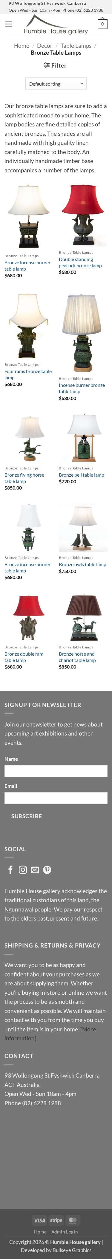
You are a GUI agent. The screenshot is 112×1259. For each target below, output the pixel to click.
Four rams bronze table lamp (28, 374)
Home (21, 45)
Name (11, 759)
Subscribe (26, 816)
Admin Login (64, 1231)
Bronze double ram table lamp (23, 657)
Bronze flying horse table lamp (24, 478)
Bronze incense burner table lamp (27, 265)
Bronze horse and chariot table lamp (77, 657)
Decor (45, 45)
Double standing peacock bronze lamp (80, 262)
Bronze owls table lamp (82, 564)
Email (10, 786)
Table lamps (76, 45)
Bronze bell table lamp (81, 475)
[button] (8, 24)
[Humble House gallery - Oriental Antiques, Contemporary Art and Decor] (56, 24)
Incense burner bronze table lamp (82, 388)
